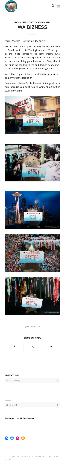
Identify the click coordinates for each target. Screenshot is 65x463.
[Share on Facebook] (14, 346)
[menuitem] (51, 6)
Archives (8, 400)
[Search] (51, 6)
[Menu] (58, 6)
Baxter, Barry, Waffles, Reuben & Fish (32, 22)
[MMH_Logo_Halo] (27, 6)
